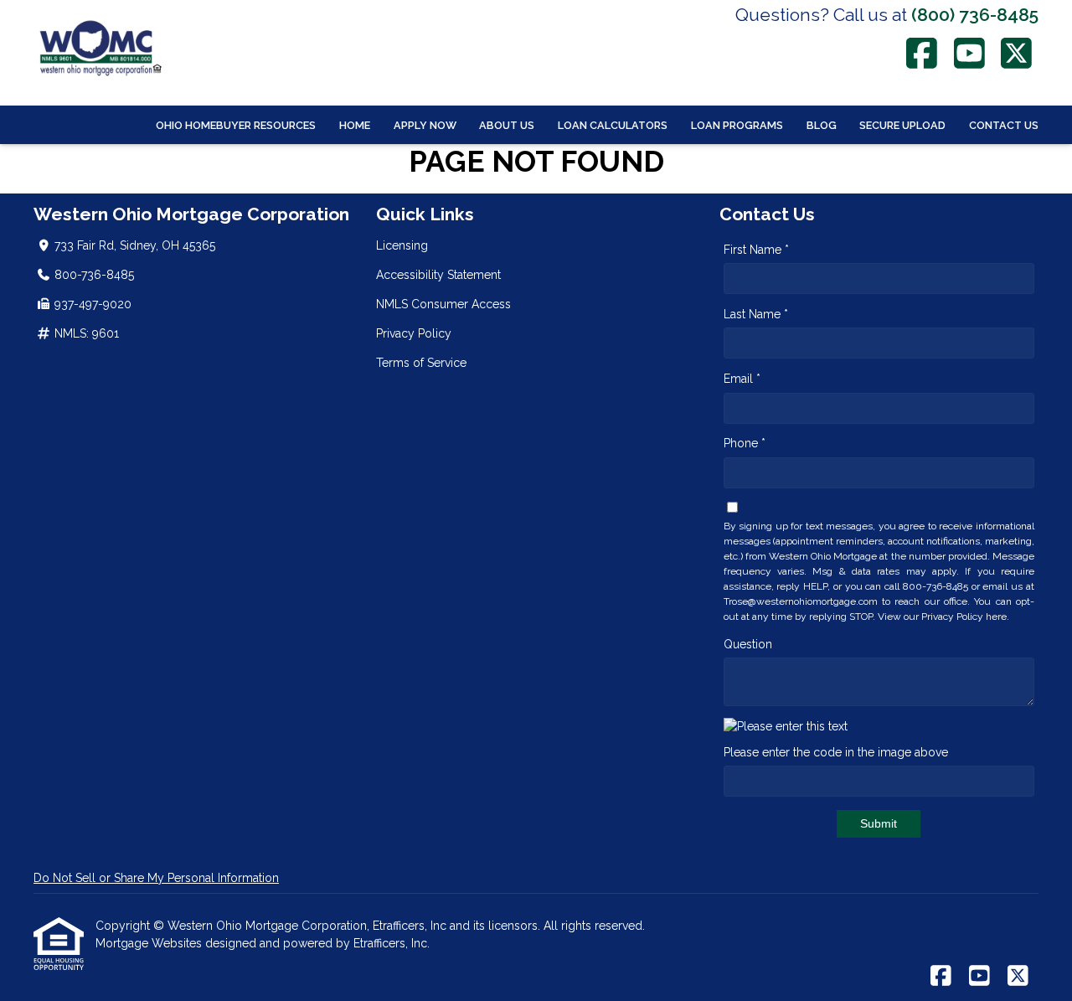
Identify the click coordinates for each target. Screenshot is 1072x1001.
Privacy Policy (413, 333)
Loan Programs (737, 125)
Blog (822, 125)
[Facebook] (922, 53)
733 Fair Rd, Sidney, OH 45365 (134, 245)
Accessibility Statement (438, 274)
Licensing (402, 245)
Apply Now (425, 125)
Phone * (744, 443)
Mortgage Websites (150, 943)
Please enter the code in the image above (836, 752)
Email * (742, 378)
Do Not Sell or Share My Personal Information (156, 878)
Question (748, 644)
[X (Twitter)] (1017, 53)
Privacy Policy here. (965, 616)
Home (354, 125)
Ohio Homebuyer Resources (236, 125)
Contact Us (1003, 125)
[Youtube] (969, 53)
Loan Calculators (612, 125)
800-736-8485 (94, 274)
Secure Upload (902, 125)
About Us (506, 125)
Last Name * (756, 314)
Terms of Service (421, 362)
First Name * (756, 249)
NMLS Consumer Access (443, 304)
